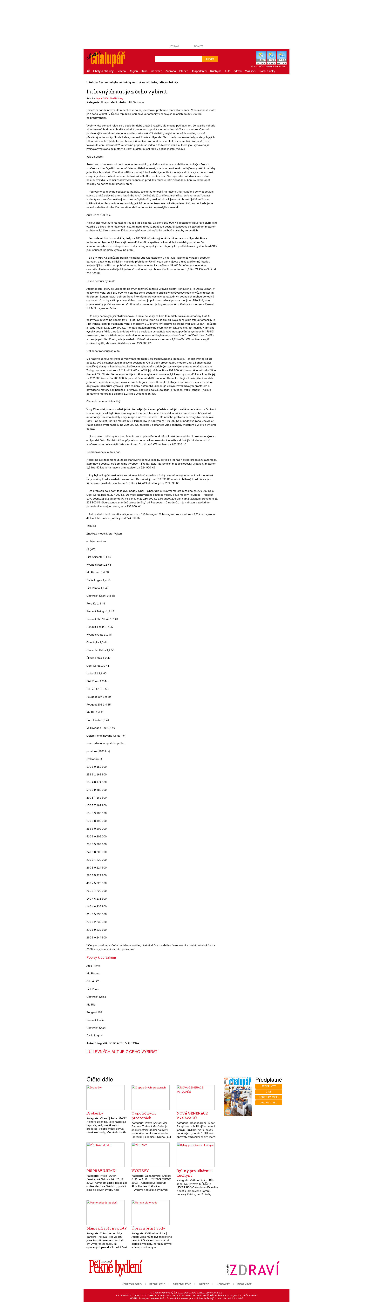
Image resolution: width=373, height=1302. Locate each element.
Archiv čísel (269, 1102)
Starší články (267, 71)
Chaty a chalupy (103, 71)
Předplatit (268, 1086)
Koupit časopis (268, 1097)
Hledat (210, 59)
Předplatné (157, 1284)
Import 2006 (102, 98)
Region (133, 71)
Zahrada (170, 71)
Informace (244, 1284)
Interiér (183, 71)
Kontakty (223, 1284)
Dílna (144, 71)
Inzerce (204, 1284)
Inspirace (156, 71)
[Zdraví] (253, 1268)
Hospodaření (199, 71)
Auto (227, 71)
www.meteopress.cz (276, 66)
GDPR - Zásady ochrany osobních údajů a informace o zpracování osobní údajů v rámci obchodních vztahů (186, 1298)
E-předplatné (182, 1284)
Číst (268, 1091)
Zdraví (174, 46)
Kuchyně (215, 71)
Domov (198, 46)
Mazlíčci (250, 71)
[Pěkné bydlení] (115, 1268)
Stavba (121, 71)
